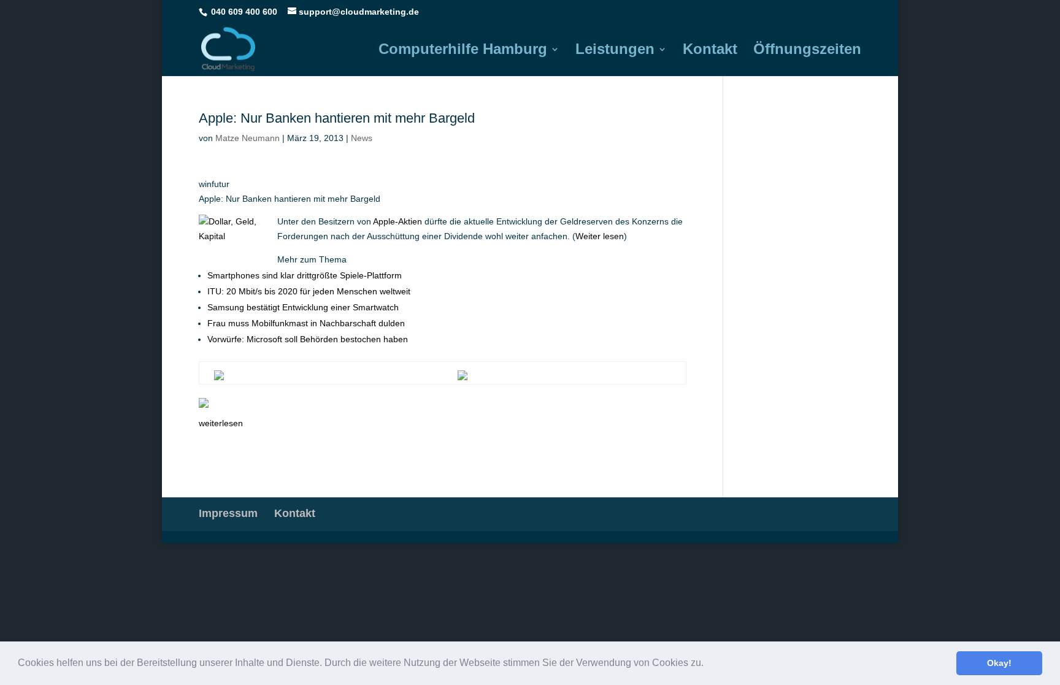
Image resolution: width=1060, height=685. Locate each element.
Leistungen (615, 51)
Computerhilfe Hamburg (462, 51)
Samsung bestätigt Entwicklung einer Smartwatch (303, 307)
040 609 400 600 (244, 12)
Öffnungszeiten (807, 51)
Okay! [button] (999, 663)
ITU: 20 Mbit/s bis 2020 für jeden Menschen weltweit (308, 291)
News (361, 138)
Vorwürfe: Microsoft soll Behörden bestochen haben (307, 339)
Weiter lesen (599, 236)
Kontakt (710, 51)
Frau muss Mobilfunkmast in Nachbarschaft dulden (306, 323)
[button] (708, 664)
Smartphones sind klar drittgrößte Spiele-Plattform (304, 275)
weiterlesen (221, 423)
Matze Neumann (247, 138)
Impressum (228, 513)
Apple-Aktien (397, 221)
